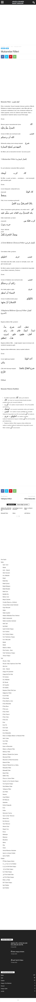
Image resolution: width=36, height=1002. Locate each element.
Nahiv (2, 562)
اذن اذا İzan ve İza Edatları (9, 864)
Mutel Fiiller (6, 773)
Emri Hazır (5, 730)
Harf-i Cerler (6, 738)
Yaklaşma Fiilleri (6, 499)
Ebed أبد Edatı (6, 880)
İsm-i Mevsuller (6, 639)
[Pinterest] (10, 56)
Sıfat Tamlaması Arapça (9, 653)
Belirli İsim (5, 591)
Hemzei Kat (6, 818)
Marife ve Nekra (7, 647)
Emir (4, 722)
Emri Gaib (5, 727)
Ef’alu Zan (5, 719)
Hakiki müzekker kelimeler (9, 621)
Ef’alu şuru (5, 709)
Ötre (4, 845)
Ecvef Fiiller (6, 695)
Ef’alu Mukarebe (29, 499)
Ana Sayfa (3, 46)
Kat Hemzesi (6, 821)
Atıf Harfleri (5, 687)
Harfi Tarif (5, 623)
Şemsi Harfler (6, 856)
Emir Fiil (5, 725)
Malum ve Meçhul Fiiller (28, 508)
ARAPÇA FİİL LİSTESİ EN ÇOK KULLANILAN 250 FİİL (6, 509)
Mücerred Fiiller (6, 757)
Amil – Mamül (6, 570)
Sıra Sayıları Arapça (8, 783)
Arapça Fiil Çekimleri (8, 671)
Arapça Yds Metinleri (6, 983)
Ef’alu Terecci (6, 714)
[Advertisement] (18, 24)
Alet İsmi (5, 666)
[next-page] (19, 516)
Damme (5, 794)
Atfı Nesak (5, 682)
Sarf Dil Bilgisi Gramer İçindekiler (18, 508)
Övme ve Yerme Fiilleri (8, 778)
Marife (4, 567)
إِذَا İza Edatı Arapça (8, 869)
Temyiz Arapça (6, 655)
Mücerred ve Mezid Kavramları (10, 759)
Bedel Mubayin (6, 586)
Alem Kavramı (6, 573)
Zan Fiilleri (5, 791)
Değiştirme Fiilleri (7, 693)
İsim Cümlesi (6, 631)
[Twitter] (6, 56)
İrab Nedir (5, 626)
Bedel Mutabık (6, 589)
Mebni (14, 513)
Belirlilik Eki (6, 594)
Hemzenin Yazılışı (7, 813)
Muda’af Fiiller (6, 762)
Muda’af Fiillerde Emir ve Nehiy (11, 765)
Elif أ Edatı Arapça (7, 882)
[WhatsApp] (14, 56)
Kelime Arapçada (7, 805)
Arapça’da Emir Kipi (8, 674)
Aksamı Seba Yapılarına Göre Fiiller (12, 663)
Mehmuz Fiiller (6, 751)
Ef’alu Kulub (6, 698)
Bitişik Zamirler (6, 599)
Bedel (4, 578)
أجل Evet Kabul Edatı (8, 874)
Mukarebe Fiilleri (7, 767)
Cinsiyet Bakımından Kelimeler (10, 605)
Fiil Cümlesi (6, 677)
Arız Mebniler (6, 575)
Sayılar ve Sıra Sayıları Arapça (10, 781)
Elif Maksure (6, 799)
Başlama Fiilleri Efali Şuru (9, 690)
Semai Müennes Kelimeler (9, 850)
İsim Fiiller (5, 741)
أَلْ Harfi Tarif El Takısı (17, 960)
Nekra (4, 842)
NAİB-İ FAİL (6, 775)
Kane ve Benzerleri (7, 746)
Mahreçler (5, 834)
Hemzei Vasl (6, 826)
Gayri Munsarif (6, 607)
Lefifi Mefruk (27, 513)
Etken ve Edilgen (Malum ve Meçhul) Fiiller (13, 735)
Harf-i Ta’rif (5, 565)
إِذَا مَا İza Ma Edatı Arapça (9, 866)
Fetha (4, 810)
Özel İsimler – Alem (8, 650)
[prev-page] (17, 516)
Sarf (12, 46)
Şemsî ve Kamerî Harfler (9, 853)
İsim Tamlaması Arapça (9, 637)
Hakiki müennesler (7, 618)
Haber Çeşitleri (6, 613)
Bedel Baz (5, 581)
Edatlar (2, 858)
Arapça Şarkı (4, 988)
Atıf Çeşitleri (6, 685)
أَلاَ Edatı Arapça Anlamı (8, 861)
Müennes (5, 837)
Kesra (4, 831)
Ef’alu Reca (6, 706)
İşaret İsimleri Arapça (8, 629)
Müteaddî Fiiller (4, 513)
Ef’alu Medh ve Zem (8, 701)
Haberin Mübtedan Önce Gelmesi (11, 615)
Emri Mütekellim (7, 733)
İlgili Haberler (11, 504)
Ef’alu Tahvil (6, 711)
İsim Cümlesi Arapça (8, 634)
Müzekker (5, 839)
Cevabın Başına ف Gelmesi (10, 602)
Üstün (4, 847)
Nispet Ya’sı (6, 829)
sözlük (2, 991)
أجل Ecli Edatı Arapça (8, 877)
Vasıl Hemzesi (6, 823)
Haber (4, 610)
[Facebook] (2, 56)
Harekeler (5, 802)
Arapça (8, 46)
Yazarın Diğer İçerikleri (22, 504)
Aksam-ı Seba (6, 661)
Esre (4, 807)
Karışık (3, 986)
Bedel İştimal (6, 583)
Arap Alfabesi (6, 797)
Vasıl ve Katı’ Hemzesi (8, 815)
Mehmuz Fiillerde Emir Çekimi (10, 754)
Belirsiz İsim (6, 597)
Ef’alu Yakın (6, 717)
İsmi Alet (5, 743)
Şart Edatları (6, 885)
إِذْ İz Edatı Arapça (7, 872)
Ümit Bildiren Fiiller (7, 786)
